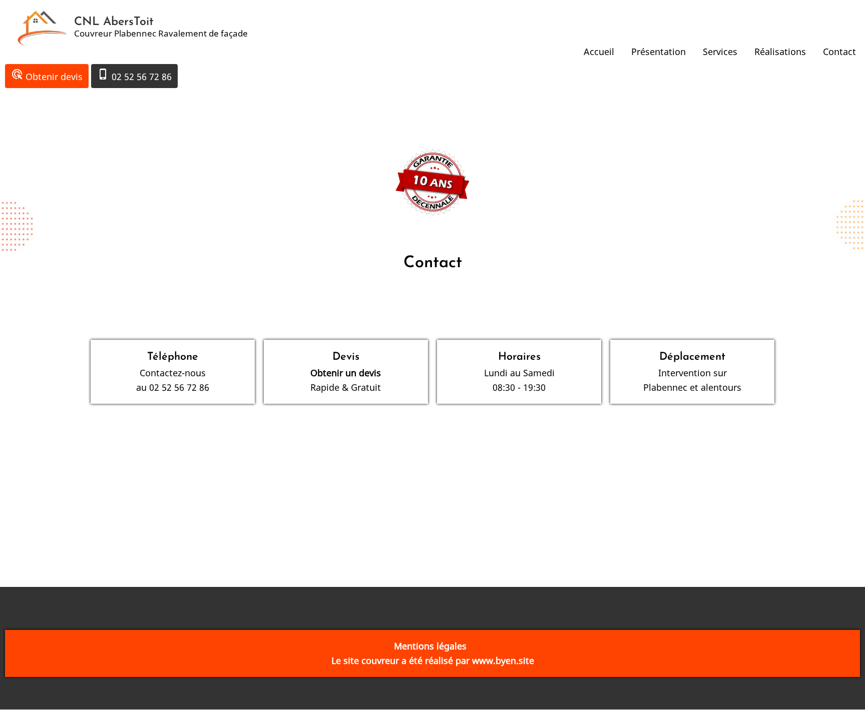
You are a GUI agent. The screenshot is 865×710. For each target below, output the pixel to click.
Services (720, 52)
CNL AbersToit (114, 22)
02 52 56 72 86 (134, 75)
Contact (839, 52)
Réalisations (780, 52)
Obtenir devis (47, 75)
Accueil (599, 52)
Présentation (658, 52)
